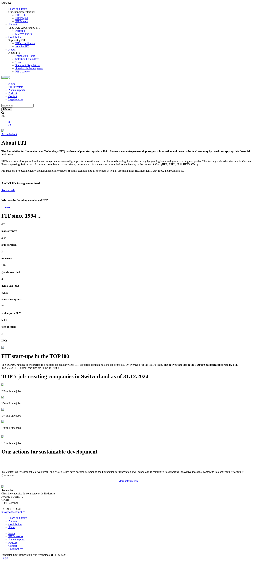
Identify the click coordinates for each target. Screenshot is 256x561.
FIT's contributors (25, 43)
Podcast (12, 93)
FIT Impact (21, 21)
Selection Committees (27, 58)
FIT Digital (21, 18)
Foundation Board (25, 55)
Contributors (15, 37)
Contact (12, 96)
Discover (6, 207)
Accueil (5, 134)
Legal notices (15, 99)
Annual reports (16, 90)
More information (128, 480)
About (11, 49)
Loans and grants (17, 8)
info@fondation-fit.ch (13, 511)
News (11, 83)
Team (18, 62)
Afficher (7, 109)
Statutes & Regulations (27, 65)
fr (9, 121)
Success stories (23, 33)
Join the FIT (22, 46)
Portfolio (20, 30)
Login (4, 557)
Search (5, 2)
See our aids (8, 190)
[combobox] (17, 105)
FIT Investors (15, 86)
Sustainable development (29, 68)
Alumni (12, 24)
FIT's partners (22, 71)
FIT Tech (20, 15)
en (9, 124)
